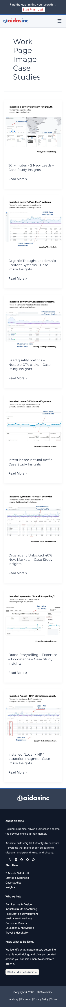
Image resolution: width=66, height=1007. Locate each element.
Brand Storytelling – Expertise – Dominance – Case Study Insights (32, 659)
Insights (10, 887)
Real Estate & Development (22, 913)
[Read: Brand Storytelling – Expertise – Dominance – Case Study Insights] (33, 618)
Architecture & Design (19, 904)
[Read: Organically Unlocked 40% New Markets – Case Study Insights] (33, 519)
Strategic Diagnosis (17, 877)
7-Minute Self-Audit (17, 873)
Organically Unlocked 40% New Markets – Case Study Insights (30, 559)
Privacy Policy (40, 999)
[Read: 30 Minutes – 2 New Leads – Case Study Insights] (33, 129)
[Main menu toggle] (59, 21)
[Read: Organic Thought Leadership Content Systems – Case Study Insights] (33, 224)
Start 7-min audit (33, 9)
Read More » (17, 179)
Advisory (14, 999)
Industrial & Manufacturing (21, 908)
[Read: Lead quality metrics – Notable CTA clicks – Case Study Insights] (33, 324)
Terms (53, 999)
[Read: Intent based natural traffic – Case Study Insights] (33, 423)
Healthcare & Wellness (19, 918)
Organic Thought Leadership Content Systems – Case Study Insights (32, 265)
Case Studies (13, 882)
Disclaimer (26, 999)
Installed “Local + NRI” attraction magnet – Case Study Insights (29, 758)
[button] (22, 972)
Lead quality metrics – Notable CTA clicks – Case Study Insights (29, 364)
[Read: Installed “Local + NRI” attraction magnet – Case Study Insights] (33, 718)
